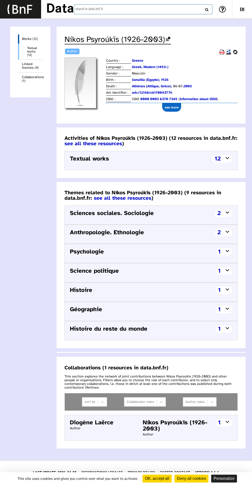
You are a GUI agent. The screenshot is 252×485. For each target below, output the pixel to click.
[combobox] (143, 9)
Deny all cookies (191, 478)
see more (172, 107)
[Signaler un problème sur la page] (168, 40)
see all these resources (93, 143)
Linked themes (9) (30, 66)
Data (60, 9)
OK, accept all (157, 478)
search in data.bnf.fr (89, 9)
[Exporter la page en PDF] (222, 53)
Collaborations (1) (32, 79)
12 (218, 159)
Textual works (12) (32, 51)
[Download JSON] (235, 53)
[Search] (206, 8)
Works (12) (30, 39)
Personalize (224, 478)
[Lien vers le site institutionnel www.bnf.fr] (20, 9)
